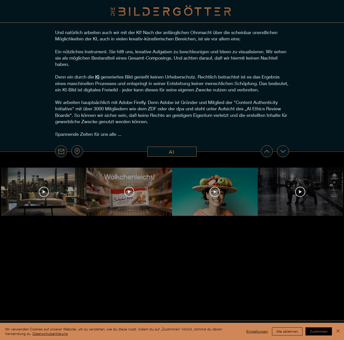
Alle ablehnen (287, 331)
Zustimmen (319, 331)
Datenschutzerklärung (50, 333)
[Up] (267, 151)
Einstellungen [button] (257, 331)
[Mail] (61, 151)
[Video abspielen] (44, 192)
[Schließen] (338, 331)
